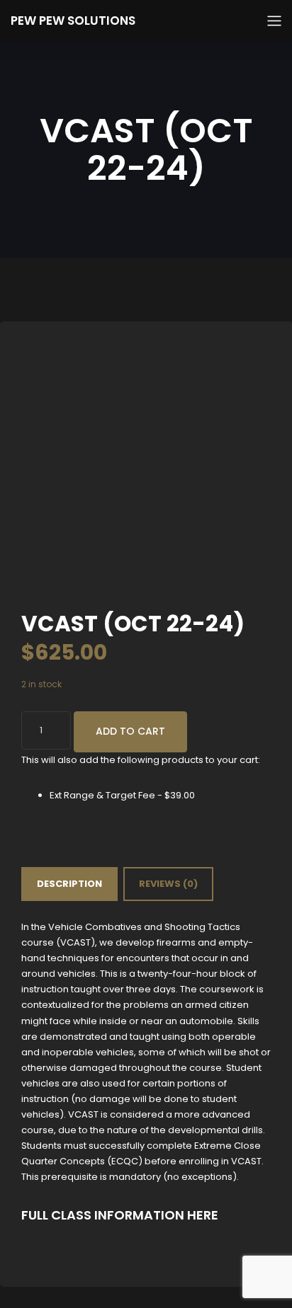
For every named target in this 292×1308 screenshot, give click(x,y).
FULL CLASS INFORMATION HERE (119, 1215)
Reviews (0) (168, 883)
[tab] (69, 884)
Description (69, 883)
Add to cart (130, 731)
